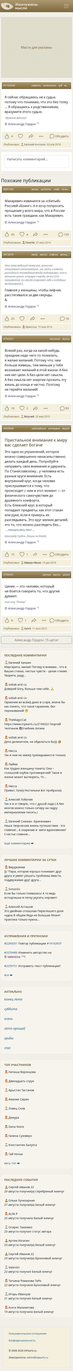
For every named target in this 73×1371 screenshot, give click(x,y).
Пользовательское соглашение (27, 1333)
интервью (54, 428)
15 (12, 554)
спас (7, 1048)
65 (12, 234)
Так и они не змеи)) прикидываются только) (34, 755)
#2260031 (10, 943)
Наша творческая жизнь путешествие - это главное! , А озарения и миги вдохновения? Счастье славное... (35, 830)
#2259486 (10, 952)
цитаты (46, 189)
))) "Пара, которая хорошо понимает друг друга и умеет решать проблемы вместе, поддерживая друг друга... (33, 875)
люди (57, 189)
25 (12, 319)
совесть (36, 85)
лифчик (53, 254)
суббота (10, 1009)
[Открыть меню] (66, 6)
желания (55, 339)
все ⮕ (8, 975)
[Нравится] (7, 136)
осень (8, 1018)
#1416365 (53, 943)
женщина (65, 254)
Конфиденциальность (22, 1340)
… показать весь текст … (20, 530)
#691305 (8, 189)
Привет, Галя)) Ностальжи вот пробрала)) (32, 790)
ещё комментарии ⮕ (19, 843)
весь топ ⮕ (12, 1163)
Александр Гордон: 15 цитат (37, 640)
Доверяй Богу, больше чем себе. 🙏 (29, 689)
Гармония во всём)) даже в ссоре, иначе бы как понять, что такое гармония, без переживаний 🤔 (34, 706)
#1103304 (9, 85)
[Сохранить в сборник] (20, 136)
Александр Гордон (22, 124)
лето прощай (14, 1028)
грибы (9, 1038)
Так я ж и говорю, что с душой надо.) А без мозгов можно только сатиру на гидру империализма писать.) (34, 808)
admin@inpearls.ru (37, 1357)
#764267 (8, 339)
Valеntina (14, 957)
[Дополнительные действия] (41, 136)
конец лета (13, 999)
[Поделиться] (31, 136)
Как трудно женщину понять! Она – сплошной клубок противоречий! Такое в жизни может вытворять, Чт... (33, 772)
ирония (47, 574)
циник (66, 574)
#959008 (8, 428)
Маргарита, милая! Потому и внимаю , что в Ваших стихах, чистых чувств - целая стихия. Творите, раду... (36, 671)
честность (49, 85)
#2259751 (10, 966)
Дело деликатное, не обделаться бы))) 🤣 (32, 742)
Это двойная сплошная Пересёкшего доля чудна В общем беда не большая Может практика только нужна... (33, 915)
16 (12, 408)
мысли (68, 85)
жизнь (35, 189)
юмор (34, 254)
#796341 (8, 574)
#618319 (8, 254)
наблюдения (39, 428)
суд (60, 85)
